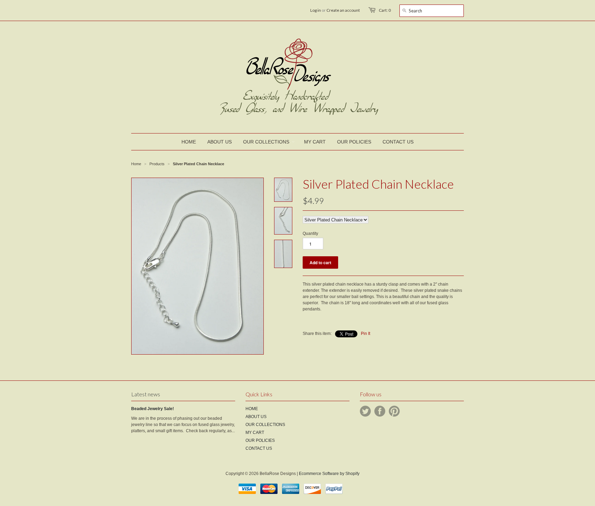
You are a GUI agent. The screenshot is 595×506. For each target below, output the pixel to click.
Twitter (365, 411)
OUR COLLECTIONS (265, 424)
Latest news (145, 394)
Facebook (379, 411)
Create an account (343, 10)
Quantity (310, 233)
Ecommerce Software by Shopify (329, 473)
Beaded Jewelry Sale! (152, 408)
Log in (315, 10)
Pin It (365, 333)
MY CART (255, 432)
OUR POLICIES (260, 440)
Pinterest (394, 411)
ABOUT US (256, 416)
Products (157, 164)
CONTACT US (259, 448)
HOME (252, 408)
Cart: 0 (385, 10)
